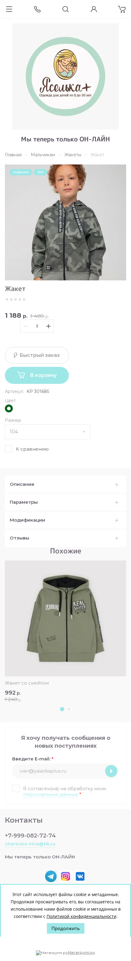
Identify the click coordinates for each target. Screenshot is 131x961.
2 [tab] (69, 709)
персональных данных (50, 794)
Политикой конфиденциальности (81, 916)
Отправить (111, 771)
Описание (22, 484)
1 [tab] (62, 709)
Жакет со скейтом (27, 683)
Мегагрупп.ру (81, 952)
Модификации (27, 520)
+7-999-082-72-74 (30, 835)
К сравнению (32, 449)
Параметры (24, 502)
